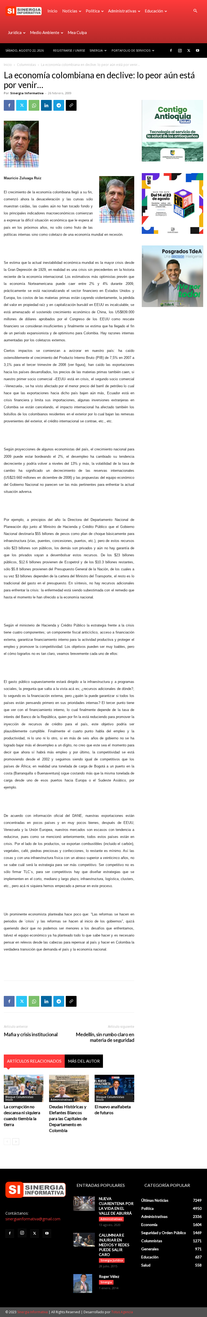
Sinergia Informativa (27, 93)
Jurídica (15, 32)
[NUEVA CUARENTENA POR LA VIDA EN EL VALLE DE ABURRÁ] (84, 1203)
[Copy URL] (71, 105)
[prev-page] (7, 1141)
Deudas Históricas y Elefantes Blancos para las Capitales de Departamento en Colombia (68, 1118)
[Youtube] (198, 50)
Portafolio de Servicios (131, 50)
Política (93, 10)
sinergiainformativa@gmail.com (32, 1218)
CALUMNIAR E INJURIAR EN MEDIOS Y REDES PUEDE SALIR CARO (114, 1245)
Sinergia (96, 50)
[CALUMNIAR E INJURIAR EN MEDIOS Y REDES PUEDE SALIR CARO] (84, 1240)
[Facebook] (171, 50)
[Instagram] (180, 50)
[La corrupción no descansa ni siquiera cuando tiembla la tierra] (23, 1088)
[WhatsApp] (34, 105)
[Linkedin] (46, 105)
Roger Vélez (109, 1276)
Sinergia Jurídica (112, 1260)
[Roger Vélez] (84, 1283)
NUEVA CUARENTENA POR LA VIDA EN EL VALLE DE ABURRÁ (116, 1205)
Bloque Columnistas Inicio (19, 1098)
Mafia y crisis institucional (31, 1034)
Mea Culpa (77, 32)
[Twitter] (189, 50)
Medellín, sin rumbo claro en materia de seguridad (105, 1037)
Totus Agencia (122, 1312)
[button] (195, 11)
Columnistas (26, 64)
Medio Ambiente (44, 32)
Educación (154, 10)
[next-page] (15, 1141)
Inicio (52, 10)
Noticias (69, 10)
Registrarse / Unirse (69, 50)
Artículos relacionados (34, 1061)
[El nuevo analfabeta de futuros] (114, 1088)
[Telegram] (58, 105)
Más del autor (84, 1061)
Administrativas (122, 10)
